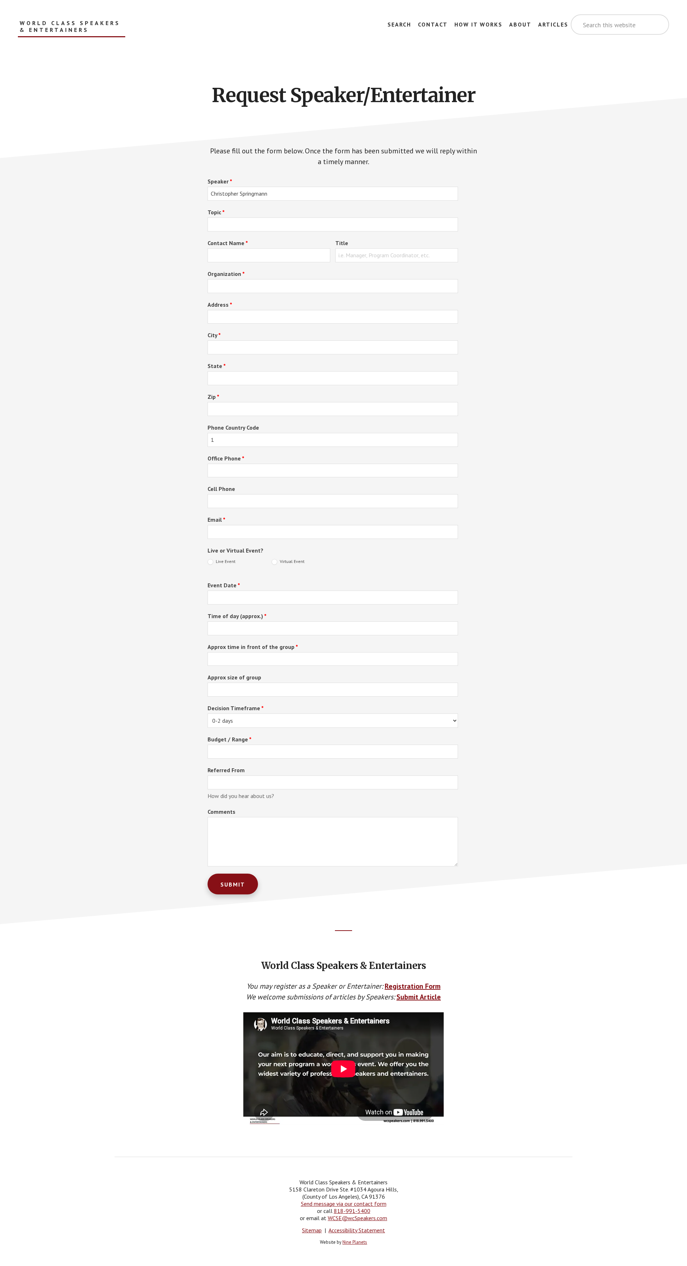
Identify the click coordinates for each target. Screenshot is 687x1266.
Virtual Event (291, 561)
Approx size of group (234, 677)
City (214, 335)
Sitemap (312, 1230)
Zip (213, 396)
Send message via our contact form (343, 1203)
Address (220, 304)
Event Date (224, 585)
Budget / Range (230, 739)
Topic (216, 212)
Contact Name (228, 243)
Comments (221, 811)
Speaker (220, 181)
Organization (226, 273)
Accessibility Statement (356, 1230)
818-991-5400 (352, 1210)
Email (216, 519)
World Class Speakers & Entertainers (70, 26)
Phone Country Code (233, 427)
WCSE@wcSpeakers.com (357, 1218)
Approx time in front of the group (253, 646)
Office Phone (226, 458)
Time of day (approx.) (237, 616)
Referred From (226, 770)
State (217, 365)
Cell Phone (221, 488)
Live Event (225, 561)
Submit (232, 884)
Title (341, 243)
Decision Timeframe (236, 708)
